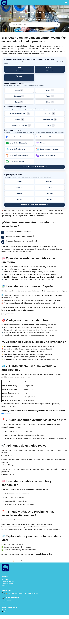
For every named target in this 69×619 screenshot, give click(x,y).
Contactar (4, 585)
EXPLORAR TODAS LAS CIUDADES (34, 167)
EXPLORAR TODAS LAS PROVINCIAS (34, 205)
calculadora (5, 413)
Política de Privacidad (8, 581)
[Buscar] (56, 24)
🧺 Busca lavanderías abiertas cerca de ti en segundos (21, 593)
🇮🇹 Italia (4, 610)
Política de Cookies (7, 583)
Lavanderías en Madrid (12, 597)
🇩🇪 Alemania (5, 612)
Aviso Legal (5, 579)
